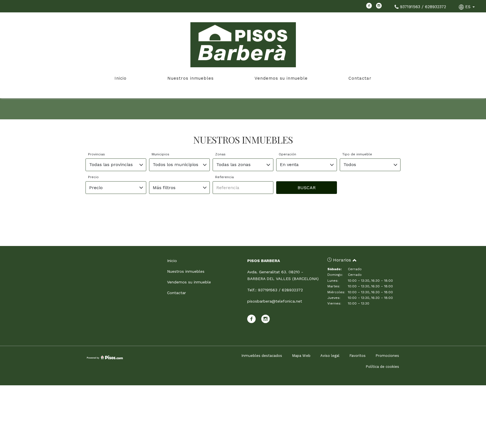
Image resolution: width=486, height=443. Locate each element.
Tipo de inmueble (357, 154)
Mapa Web (301, 355)
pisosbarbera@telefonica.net (274, 301)
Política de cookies (382, 366)
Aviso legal (329, 355)
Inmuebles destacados (261, 355)
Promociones (387, 355)
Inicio (120, 78)
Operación (287, 154)
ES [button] (468, 6)
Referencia (224, 177)
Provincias (96, 154)
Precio (93, 177)
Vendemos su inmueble (281, 78)
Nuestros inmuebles (190, 78)
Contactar (360, 78)
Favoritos (357, 355)
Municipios (160, 154)
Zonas (220, 154)
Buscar (307, 187)
